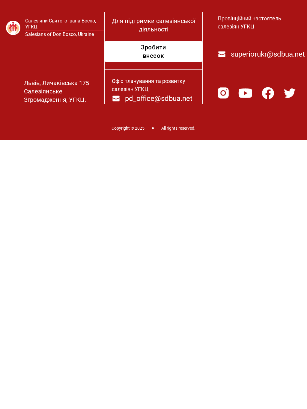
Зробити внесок (153, 51)
